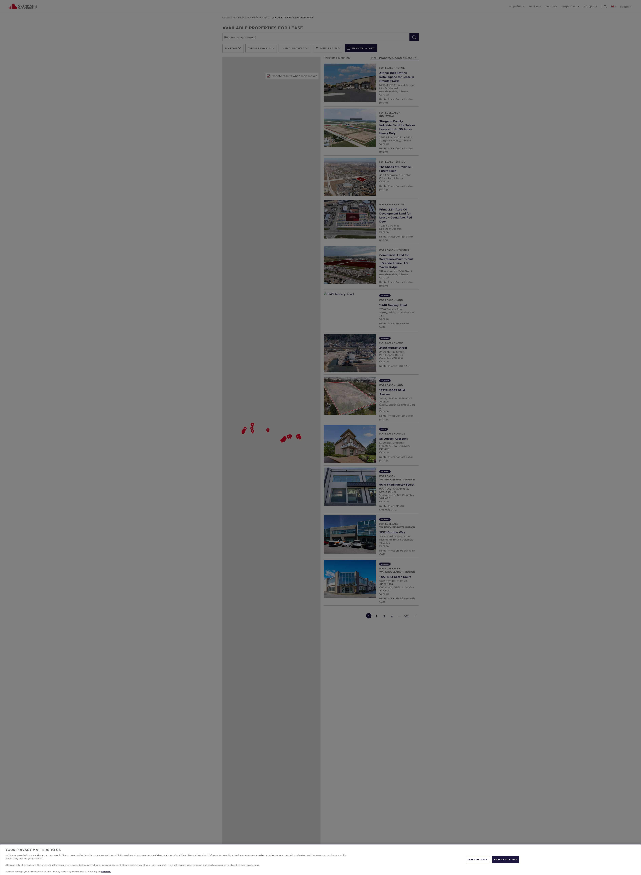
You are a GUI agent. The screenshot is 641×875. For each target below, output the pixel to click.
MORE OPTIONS (477, 859)
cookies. (106, 871)
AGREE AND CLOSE (505, 859)
